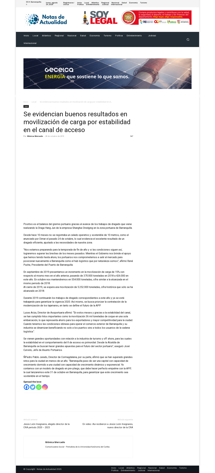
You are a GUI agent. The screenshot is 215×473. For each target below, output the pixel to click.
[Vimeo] (186, 4)
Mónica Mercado (35, 136)
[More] (55, 143)
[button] (188, 39)
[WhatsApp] (48, 143)
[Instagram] (178, 4)
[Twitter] (182, 4)
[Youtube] (190, 4)
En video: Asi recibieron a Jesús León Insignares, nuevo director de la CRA (108, 426)
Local (34, 102)
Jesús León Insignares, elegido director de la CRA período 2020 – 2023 (46, 426)
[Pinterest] (41, 143)
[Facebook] (174, 4)
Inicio (25, 102)
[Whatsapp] (39, 387)
